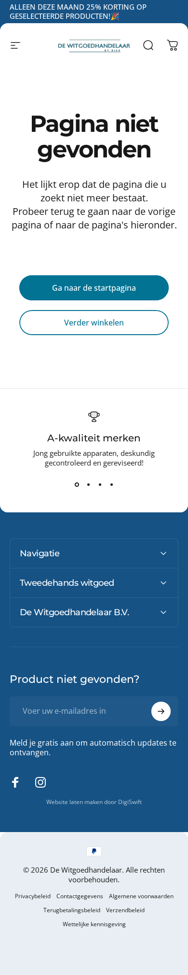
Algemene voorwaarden (141, 896)
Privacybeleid (33, 896)
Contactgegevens (79, 896)
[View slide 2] (88, 485)
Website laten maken (75, 802)
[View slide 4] (111, 485)
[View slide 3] (100, 485)
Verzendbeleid (125, 910)
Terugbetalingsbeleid (71, 910)
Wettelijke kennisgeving (94, 924)
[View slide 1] (76, 485)
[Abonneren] (161, 711)
